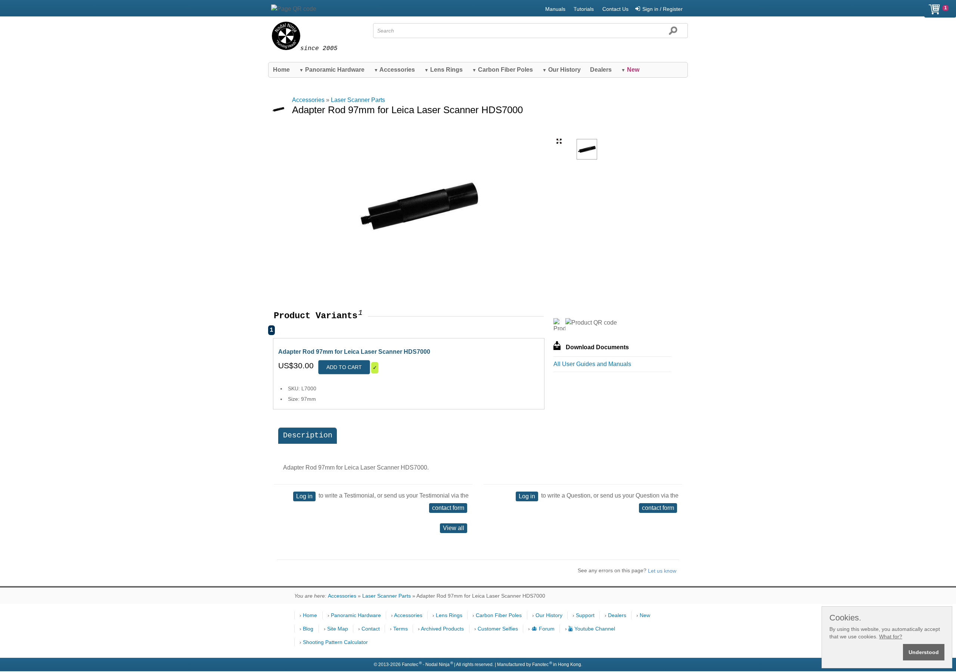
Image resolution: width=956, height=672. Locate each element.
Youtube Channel (594, 629)
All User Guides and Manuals (592, 364)
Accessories (394, 69)
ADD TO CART (344, 367)
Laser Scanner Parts (358, 100)
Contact (370, 629)
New (645, 615)
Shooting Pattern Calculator (335, 642)
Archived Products (442, 629)
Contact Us (615, 9)
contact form (448, 508)
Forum (547, 629)
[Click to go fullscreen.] (559, 141)
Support (585, 615)
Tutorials (584, 9)
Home (281, 69)
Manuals (555, 9)
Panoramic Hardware (331, 69)
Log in (304, 496)
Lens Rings (443, 69)
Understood (924, 652)
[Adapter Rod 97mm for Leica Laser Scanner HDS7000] (587, 149)
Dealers (601, 69)
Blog (308, 629)
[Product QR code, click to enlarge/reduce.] (591, 322)
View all (453, 528)
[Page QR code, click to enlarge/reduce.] (293, 8)
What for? (890, 637)
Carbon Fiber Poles (502, 69)
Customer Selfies (498, 629)
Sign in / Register (662, 9)
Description (307, 435)
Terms (400, 629)
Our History (561, 69)
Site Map (337, 629)
